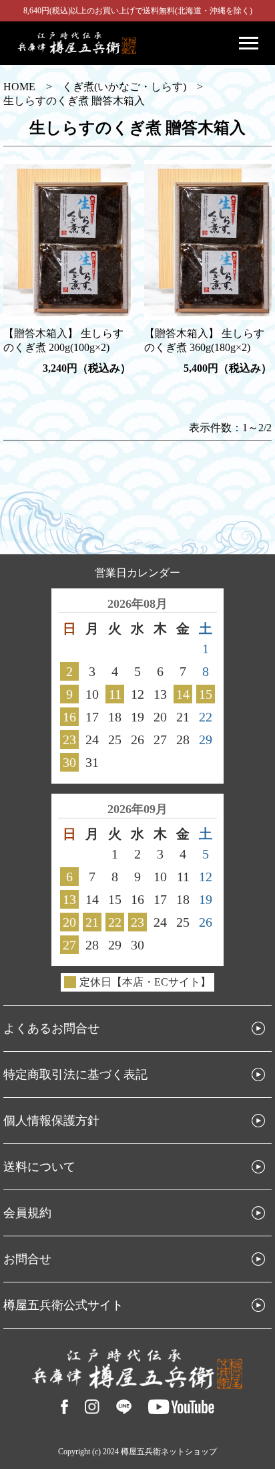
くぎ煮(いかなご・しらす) (124, 87)
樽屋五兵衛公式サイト (63, 1305)
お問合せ (27, 1259)
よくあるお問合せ (51, 1028)
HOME (19, 87)
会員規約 (27, 1213)
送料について (39, 1166)
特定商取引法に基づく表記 (75, 1074)
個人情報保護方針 (51, 1120)
